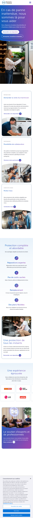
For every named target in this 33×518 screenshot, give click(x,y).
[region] (16, 497)
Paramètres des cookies (16, 506)
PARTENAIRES (7, 141)
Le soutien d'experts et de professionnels (16, 433)
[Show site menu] (30, 3)
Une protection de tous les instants (14, 341)
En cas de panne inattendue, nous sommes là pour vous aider (14, 15)
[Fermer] (30, 478)
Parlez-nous (8, 191)
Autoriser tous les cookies (16, 515)
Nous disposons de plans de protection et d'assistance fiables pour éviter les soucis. (14, 26)
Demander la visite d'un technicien (16, 98)
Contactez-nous (8, 187)
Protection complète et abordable (16, 247)
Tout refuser (16, 510)
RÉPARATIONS (7, 94)
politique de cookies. (8, 503)
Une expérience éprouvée (16, 372)
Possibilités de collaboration (14, 144)
